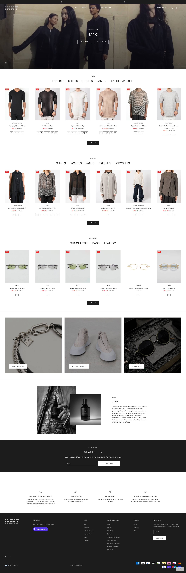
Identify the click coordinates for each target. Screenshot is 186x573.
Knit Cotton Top (47, 126)
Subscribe (109, 463)
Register (136, 527)
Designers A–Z (88, 531)
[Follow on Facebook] (6, 557)
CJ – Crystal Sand (169, 288)
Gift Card (110, 550)
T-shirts (58, 81)
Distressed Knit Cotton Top (108, 126)
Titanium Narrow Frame (16, 288)
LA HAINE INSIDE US (17, 123)
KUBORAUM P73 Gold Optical (138, 288)
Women (86, 527)
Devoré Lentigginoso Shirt (47, 208)
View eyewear (136, 366)
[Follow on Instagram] (11, 557)
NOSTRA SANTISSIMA (138, 205)
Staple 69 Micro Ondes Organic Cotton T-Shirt (169, 127)
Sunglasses (79, 243)
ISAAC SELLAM (169, 123)
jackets (76, 163)
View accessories (18, 366)
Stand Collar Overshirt (108, 208)
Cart (135, 531)
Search (109, 527)
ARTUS (17, 285)
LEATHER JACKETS (121, 81)
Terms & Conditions (113, 546)
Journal (86, 540)
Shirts (73, 81)
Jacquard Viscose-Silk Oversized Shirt (138, 208)
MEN (76, 7)
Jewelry (109, 243)
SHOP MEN (84, 42)
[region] (93, 36)
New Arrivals (88, 534)
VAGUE (108, 205)
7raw (115, 402)
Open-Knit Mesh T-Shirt (138, 126)
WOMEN (83, 7)
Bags (96, 243)
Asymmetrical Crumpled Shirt (17, 208)
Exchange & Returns (113, 537)
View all (93, 143)
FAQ (108, 524)
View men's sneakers (79, 366)
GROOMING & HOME (105, 7)
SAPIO (47, 205)
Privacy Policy (111, 540)
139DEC (169, 205)
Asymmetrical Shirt (169, 208)
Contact (109, 534)
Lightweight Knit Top (77, 126)
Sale (85, 537)
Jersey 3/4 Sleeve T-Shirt (17, 126)
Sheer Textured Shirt (77, 208)
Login (135, 524)
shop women (101, 42)
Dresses (104, 163)
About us (110, 531)
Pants (101, 81)
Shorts (87, 81)
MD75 (47, 123)
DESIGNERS (93, 7)
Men (85, 524)
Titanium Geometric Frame (77, 288)
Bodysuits (122, 163)
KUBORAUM (138, 285)
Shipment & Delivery (113, 543)
